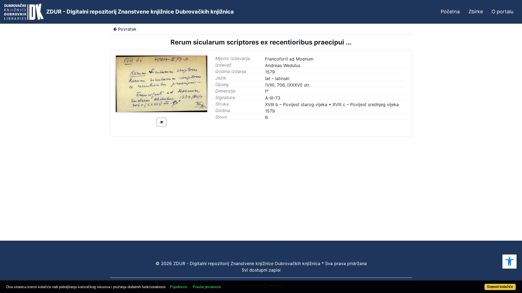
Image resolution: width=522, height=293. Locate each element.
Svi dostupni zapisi (261, 270)
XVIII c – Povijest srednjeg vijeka (366, 104)
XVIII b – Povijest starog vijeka (296, 104)
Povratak (127, 29)
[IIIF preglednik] (161, 122)
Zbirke (475, 11)
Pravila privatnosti (207, 287)
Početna (450, 11)
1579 (270, 111)
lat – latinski (277, 78)
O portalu (502, 11)
